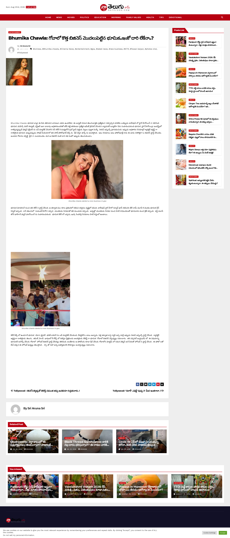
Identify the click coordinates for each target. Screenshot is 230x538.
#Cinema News (67, 49)
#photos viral (151, 49)
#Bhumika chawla (50, 49)
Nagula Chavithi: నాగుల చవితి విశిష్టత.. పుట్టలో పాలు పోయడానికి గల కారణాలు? (202, 137)
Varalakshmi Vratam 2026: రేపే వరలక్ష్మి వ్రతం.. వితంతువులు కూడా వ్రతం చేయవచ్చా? (203, 60)
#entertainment (82, 49)
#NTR (126, 49)
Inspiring (116, 17)
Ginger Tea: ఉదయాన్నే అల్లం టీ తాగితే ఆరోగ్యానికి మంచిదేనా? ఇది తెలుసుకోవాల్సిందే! (203, 106)
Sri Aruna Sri (25, 46)
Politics (84, 17)
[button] (222, 17)
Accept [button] (223, 533)
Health (150, 17)
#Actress (37, 49)
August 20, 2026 (20, 494)
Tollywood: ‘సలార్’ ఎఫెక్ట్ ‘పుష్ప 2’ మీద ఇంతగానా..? (137, 390)
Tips (161, 17)
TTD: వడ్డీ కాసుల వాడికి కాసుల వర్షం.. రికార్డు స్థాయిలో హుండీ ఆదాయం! (194, 488)
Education (100, 17)
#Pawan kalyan (137, 49)
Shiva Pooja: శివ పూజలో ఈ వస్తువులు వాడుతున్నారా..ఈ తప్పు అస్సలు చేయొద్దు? (203, 122)
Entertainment (14, 32)
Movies (71, 17)
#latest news (102, 49)
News (59, 17)
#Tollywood (22, 52)
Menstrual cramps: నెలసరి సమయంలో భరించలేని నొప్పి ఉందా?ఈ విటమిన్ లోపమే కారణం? (202, 168)
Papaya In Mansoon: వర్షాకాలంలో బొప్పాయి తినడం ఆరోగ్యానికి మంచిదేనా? (141, 488)
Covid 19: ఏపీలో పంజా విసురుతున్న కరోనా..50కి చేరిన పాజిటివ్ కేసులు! (139, 443)
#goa (92, 49)
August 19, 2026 (129, 494)
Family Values (133, 17)
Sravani (29, 449)
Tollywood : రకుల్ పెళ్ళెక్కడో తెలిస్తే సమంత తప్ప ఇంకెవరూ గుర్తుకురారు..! (46, 390)
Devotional (175, 17)
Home (48, 17)
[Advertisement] (87, 104)
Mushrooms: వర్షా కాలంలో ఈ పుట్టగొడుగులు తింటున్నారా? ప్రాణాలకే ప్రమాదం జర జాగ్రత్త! (30, 445)
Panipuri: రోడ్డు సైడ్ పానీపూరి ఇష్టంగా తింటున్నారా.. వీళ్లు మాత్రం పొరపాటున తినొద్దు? (202, 45)
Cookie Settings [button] (210, 533)
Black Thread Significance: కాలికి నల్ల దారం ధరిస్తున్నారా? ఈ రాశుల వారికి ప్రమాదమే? (86, 445)
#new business (116, 49)
